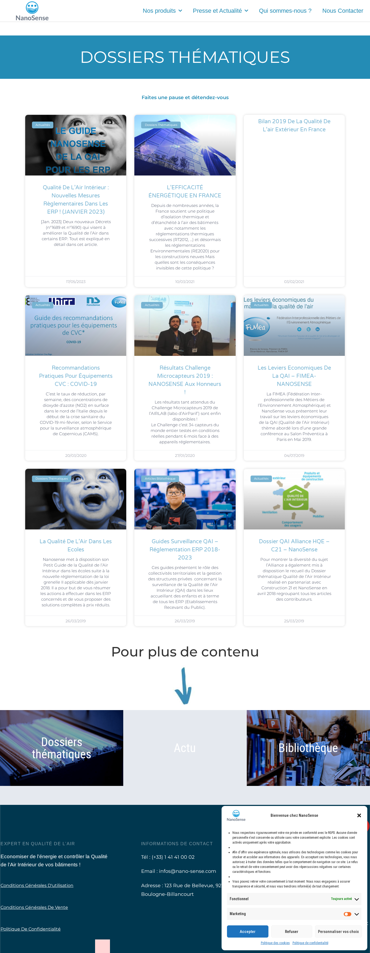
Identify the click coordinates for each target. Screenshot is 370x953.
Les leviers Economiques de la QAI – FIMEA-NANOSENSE (294, 376)
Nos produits (159, 10)
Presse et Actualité (217, 10)
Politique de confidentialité (310, 943)
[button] (359, 815)
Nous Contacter (342, 10)
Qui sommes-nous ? (285, 10)
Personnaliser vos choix (338, 931)
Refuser (291, 931)
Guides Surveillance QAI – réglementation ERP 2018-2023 (185, 549)
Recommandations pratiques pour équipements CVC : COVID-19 (76, 376)
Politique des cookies (275, 943)
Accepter (247, 931)
